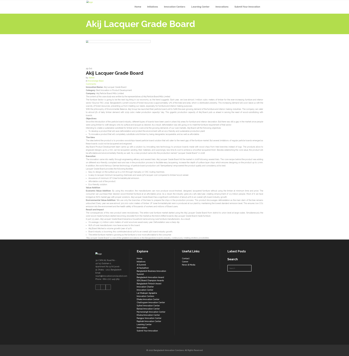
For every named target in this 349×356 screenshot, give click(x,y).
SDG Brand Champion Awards (150, 280)
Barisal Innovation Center (148, 309)
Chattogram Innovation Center (151, 302)
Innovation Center (145, 290)
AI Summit (141, 265)
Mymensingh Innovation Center (151, 312)
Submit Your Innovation (147, 331)
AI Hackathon (143, 268)
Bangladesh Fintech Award (149, 284)
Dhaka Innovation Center (148, 299)
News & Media (188, 265)
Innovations (142, 328)
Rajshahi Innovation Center (149, 321)
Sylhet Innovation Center (148, 306)
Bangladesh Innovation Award (150, 277)
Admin (91, 78)
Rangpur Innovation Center (149, 318)
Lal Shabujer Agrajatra (147, 293)
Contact (185, 258)
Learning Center (144, 324)
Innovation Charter (145, 287)
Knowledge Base (96, 81)
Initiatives (141, 262)
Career (185, 262)
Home (139, 258)
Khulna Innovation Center (148, 315)
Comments (91, 84)
